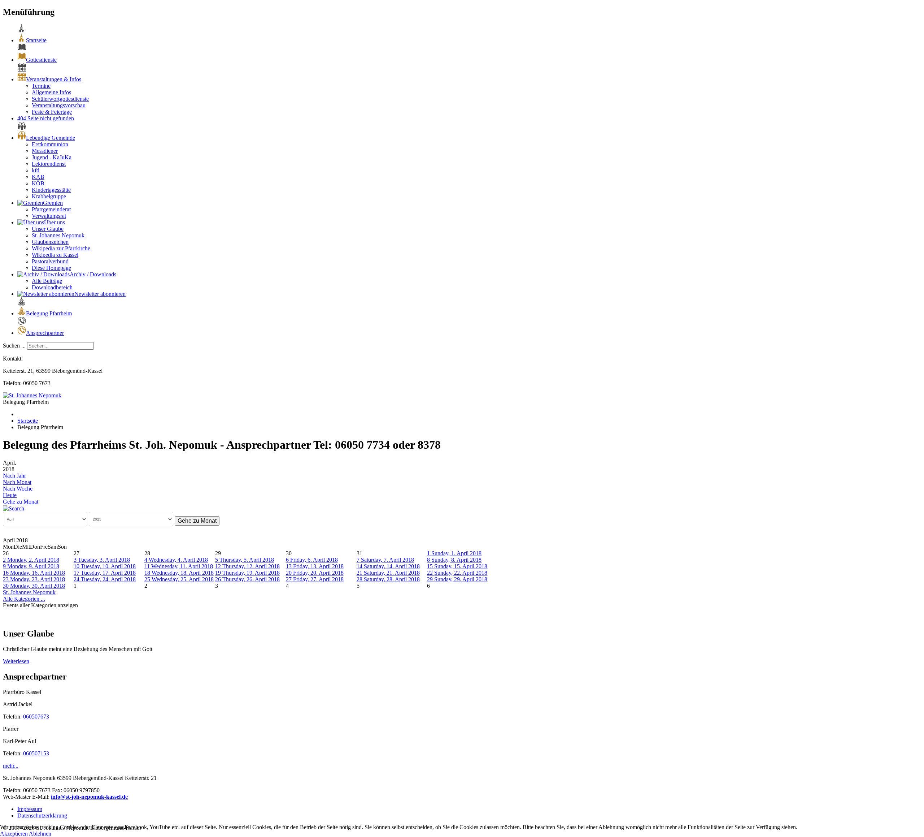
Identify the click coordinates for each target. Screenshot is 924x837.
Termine (41, 86)
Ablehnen (40, 833)
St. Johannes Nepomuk (58, 235)
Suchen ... (14, 345)
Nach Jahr (14, 476)
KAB (38, 177)
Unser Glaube (48, 229)
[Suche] (13, 508)
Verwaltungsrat (49, 216)
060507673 (36, 716)
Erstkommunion (50, 144)
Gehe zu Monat (20, 502)
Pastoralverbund (50, 261)
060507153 (36, 753)
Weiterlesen (16, 661)
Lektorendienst (49, 164)
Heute (10, 495)
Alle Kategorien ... (24, 599)
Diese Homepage (51, 268)
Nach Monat (17, 482)
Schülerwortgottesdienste (60, 99)
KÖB (38, 183)
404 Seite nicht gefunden (45, 118)
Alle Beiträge (47, 281)
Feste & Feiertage (52, 112)
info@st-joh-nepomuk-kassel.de (89, 797)
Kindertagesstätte (51, 190)
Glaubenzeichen (50, 242)
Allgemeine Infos (51, 92)
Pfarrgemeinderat (51, 209)
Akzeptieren (14, 833)
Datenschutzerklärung (42, 815)
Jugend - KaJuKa (51, 157)
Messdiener (45, 151)
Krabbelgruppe (49, 196)
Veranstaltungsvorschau (59, 105)
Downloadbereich (52, 287)
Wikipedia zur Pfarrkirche (61, 248)
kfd (35, 170)
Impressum (29, 809)
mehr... (10, 766)
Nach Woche (17, 489)
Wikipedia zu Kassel (55, 255)
